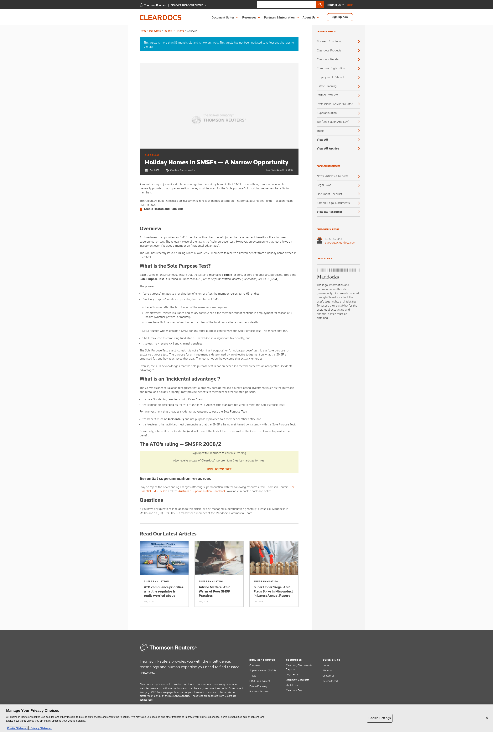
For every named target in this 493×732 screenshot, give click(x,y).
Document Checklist (329, 194)
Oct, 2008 (154, 170)
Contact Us (334, 5)
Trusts (320, 131)
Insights (168, 30)
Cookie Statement (17, 728)
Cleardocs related (328, 59)
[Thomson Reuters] (168, 647)
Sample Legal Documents (333, 203)
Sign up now (340, 17)
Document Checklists (297, 679)
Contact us (328, 675)
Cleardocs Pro (294, 690)
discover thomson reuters (187, 5)
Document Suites (222, 17)
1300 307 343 (333, 239)
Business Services (259, 691)
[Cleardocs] (153, 6)
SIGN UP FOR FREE (219, 469)
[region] (246, 718)
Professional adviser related (335, 104)
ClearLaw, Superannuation (182, 170)
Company (254, 665)
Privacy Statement (40, 728)
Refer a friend (330, 680)
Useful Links (292, 685)
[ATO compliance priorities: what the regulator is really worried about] (164, 558)
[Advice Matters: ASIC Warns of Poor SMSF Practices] (219, 558)
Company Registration (331, 68)
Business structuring (330, 41)
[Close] (487, 718)
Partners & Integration (279, 17)
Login (350, 5)
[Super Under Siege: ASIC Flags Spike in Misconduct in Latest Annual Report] (274, 558)
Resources (249, 17)
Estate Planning (327, 86)
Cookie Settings (379, 718)
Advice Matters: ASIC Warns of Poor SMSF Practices (215, 591)
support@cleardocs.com (340, 242)
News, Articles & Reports (332, 176)
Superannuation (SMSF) (262, 670)
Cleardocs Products (329, 50)
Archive (180, 30)
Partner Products (327, 95)
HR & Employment (259, 680)
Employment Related (330, 77)
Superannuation (327, 113)
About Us (309, 17)
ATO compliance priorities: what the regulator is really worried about (164, 591)
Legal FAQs (324, 185)
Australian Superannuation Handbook (202, 491)
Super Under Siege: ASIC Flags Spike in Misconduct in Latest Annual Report (273, 591)
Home (143, 30)
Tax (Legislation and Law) (333, 122)
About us (328, 670)
